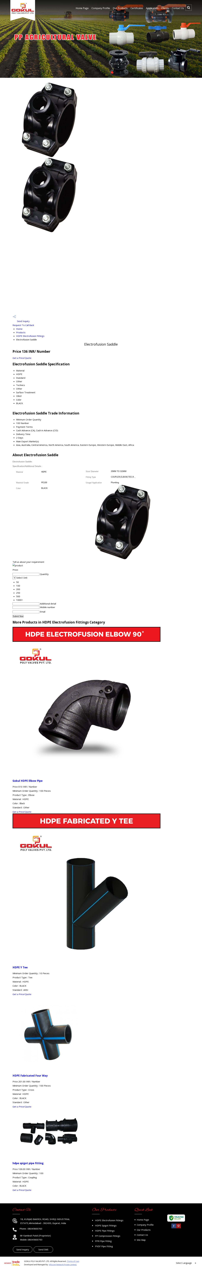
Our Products (120, 8)
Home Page (82, 8)
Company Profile (101, 8)
